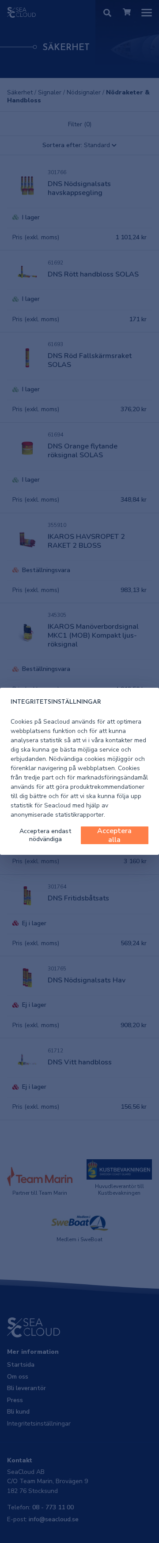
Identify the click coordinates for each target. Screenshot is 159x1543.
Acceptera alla (114, 835)
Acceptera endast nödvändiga (45, 835)
